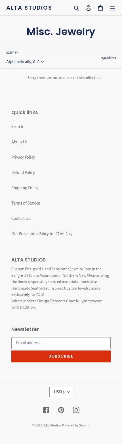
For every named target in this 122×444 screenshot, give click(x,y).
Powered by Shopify (76, 425)
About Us (19, 142)
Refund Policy (23, 172)
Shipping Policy (24, 188)
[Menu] (112, 7)
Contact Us (20, 218)
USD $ (59, 392)
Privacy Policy (23, 157)
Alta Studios (29, 7)
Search (17, 126)
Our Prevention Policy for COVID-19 (42, 233)
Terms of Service (25, 203)
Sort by (12, 52)
